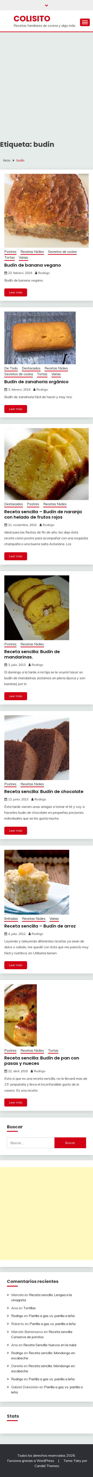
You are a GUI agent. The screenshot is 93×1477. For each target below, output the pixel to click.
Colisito (32, 18)
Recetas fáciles (32, 252)
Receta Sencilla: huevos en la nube (50, 1345)
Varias (23, 257)
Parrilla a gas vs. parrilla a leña (52, 1316)
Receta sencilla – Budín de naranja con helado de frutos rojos (43, 514)
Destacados (31, 368)
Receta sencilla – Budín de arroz (40, 926)
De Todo (11, 368)
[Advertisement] (46, 80)
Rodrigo (44, 273)
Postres (10, 252)
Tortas (9, 257)
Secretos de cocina (62, 252)
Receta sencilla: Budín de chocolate (43, 791)
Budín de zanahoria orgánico (36, 382)
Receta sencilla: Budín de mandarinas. (32, 654)
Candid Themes (47, 1466)
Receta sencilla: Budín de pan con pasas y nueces (41, 1060)
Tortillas (29, 1308)
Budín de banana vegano (32, 265)
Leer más (15, 292)
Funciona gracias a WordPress (31, 1460)
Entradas (11, 919)
